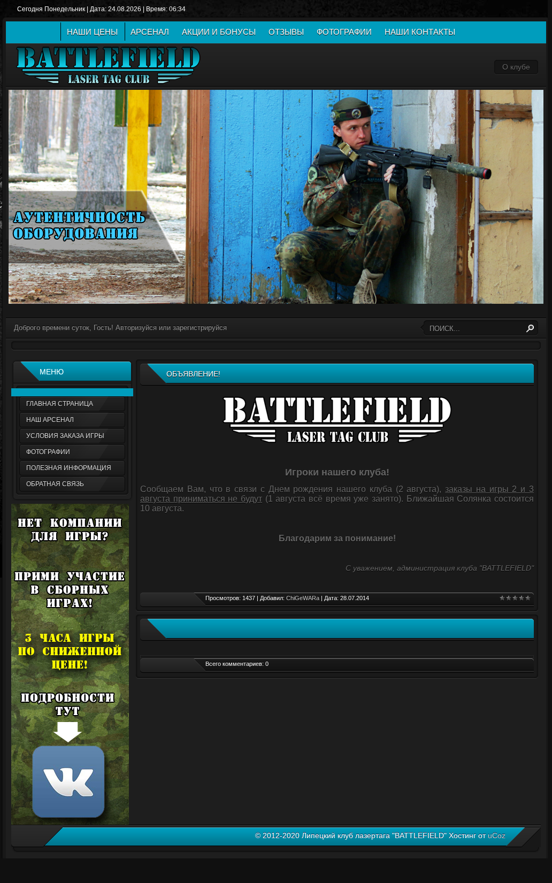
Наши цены (92, 31)
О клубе (516, 67)
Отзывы (286, 31)
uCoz (496, 835)
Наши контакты (420, 31)
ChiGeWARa (302, 598)
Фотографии (344, 31)
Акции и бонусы (219, 31)
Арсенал (150, 31)
